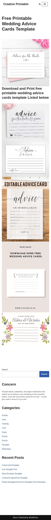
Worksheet (6, 449)
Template (5, 445)
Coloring (5, 424)
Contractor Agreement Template (14, 478)
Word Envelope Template (12, 473)
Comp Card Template (10, 465)
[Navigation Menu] (45, 4)
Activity (5, 415)
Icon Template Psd (9, 469)
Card (4, 419)
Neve (15, 517)
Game (4, 432)
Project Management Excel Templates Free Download (23, 482)
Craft (4, 428)
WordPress (33, 517)
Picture (5, 436)
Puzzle (4, 440)
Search (5, 369)
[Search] (40, 4)
